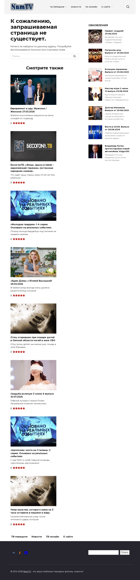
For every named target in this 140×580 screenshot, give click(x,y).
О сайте (105, 7)
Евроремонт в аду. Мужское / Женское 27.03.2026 (28, 110)
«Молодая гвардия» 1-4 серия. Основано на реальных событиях (31, 226)
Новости (76, 7)
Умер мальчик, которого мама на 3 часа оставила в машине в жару (32, 511)
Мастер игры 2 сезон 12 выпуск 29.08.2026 (116, 89)
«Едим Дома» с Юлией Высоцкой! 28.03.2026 (31, 282)
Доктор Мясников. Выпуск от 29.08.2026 (117, 109)
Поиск (124, 552)
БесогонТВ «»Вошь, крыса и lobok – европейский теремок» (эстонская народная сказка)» (32, 168)
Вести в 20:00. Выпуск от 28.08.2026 (117, 128)
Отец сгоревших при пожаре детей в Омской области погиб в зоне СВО (33, 339)
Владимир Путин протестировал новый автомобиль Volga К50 (117, 149)
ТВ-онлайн (91, 7)
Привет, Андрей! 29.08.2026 (114, 32)
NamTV (27, 571)
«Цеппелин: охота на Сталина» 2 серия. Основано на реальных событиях (30, 453)
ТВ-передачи (57, 7)
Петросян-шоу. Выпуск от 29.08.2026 (117, 51)
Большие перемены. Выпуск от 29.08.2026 (117, 70)
